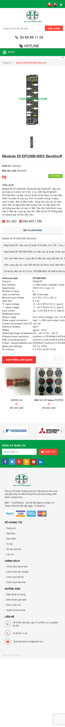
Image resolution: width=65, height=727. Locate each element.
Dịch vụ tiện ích (13, 604)
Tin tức (9, 543)
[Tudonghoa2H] (32, 17)
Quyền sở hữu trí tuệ (15, 609)
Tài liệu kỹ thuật (13, 548)
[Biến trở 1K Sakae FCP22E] (49, 381)
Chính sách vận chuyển (17, 571)
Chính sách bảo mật (15, 582)
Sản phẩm (11, 538)
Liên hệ (10, 554)
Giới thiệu (10, 533)
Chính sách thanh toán (17, 566)
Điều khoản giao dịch (16, 599)
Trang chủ (7, 62)
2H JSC (11, 221)
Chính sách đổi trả (15, 576)
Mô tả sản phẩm (32, 230)
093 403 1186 (32, 221)
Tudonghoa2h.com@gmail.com (28, 641)
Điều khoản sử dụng (15, 594)
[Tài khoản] (60, 4)
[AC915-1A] (16, 381)
